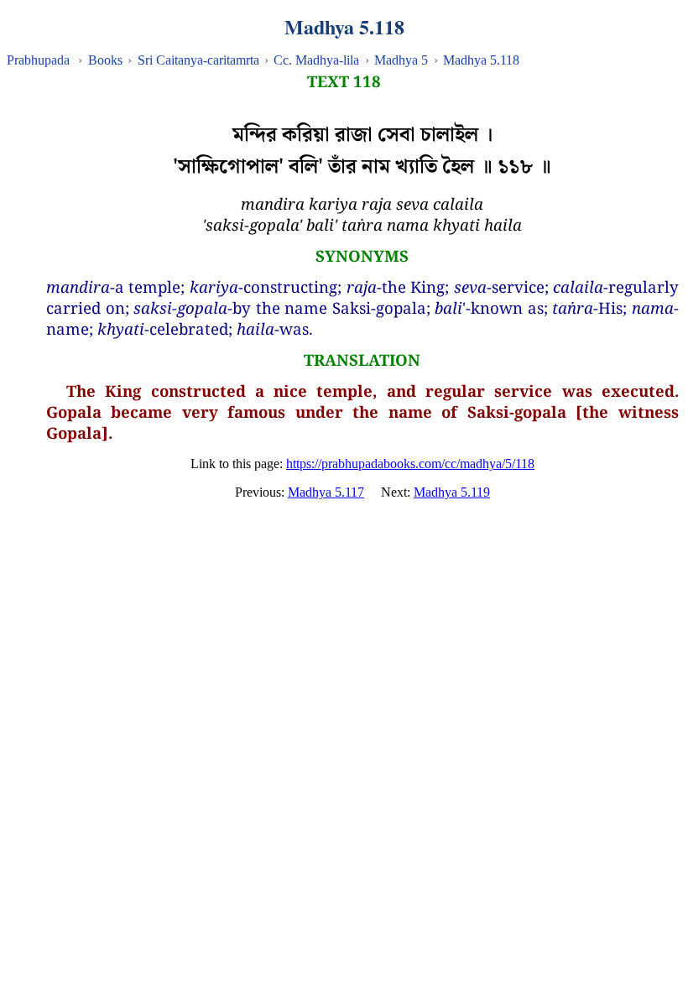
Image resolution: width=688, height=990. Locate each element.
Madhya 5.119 (452, 492)
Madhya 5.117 (326, 492)
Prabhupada (38, 60)
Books (105, 60)
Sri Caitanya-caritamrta (198, 60)
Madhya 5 (401, 60)
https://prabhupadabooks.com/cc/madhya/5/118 (410, 463)
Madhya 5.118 (481, 60)
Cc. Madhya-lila (316, 60)
